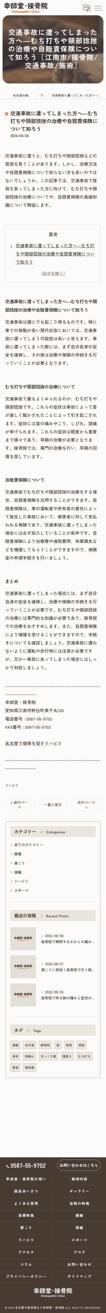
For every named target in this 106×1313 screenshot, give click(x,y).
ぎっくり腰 (48, 1056)
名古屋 (29, 1045)
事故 (15, 1067)
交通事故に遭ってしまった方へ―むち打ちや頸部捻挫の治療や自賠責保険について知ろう (55, 253)
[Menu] (98, 7)
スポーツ (21, 890)
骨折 (15, 1056)
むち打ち (84, 1056)
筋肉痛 (29, 1067)
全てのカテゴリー (28, 844)
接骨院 (45, 1045)
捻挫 (81, 1045)
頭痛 (17, 872)
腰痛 (17, 853)
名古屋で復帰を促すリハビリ (33, 743)
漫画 (15, 1045)
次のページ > (86, 805)
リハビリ (12, 785)
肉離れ (29, 1056)
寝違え (67, 1056)
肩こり (19, 863)
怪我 (69, 1045)
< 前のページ (19, 805)
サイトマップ (79, 1276)
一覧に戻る (53, 804)
